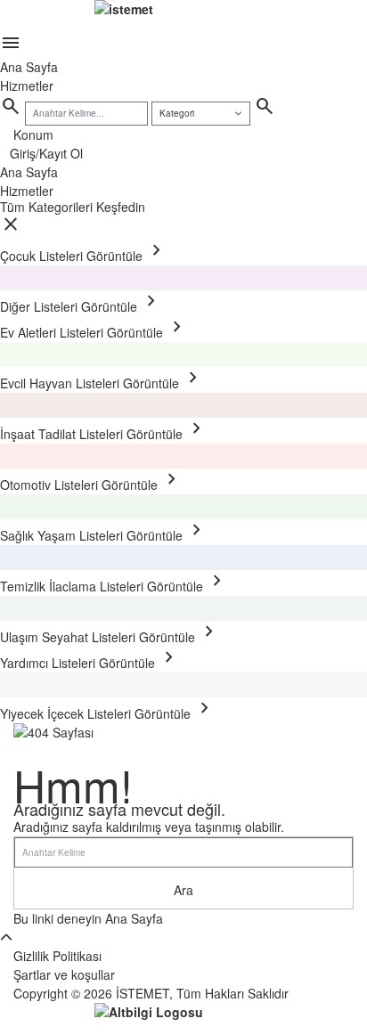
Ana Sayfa (29, 67)
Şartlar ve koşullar (64, 974)
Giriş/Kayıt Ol (46, 153)
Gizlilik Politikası (57, 956)
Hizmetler (26, 85)
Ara (183, 890)
